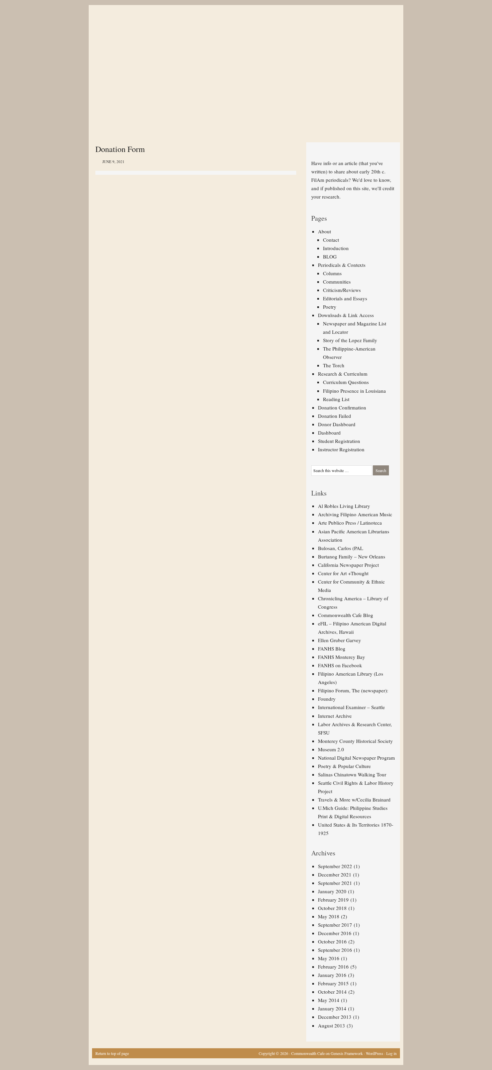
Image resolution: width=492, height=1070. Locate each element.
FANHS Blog (331, 648)
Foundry (327, 698)
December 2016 (334, 933)
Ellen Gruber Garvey (339, 640)
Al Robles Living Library (344, 506)
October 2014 (332, 991)
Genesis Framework (347, 1053)
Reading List (336, 399)
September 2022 (335, 866)
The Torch (333, 365)
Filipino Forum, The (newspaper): (353, 690)
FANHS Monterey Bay (341, 657)
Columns (332, 273)
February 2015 (333, 983)
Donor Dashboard (336, 424)
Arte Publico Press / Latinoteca (350, 522)
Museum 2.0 (331, 749)
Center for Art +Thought (343, 573)
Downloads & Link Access (346, 315)
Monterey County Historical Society (355, 741)
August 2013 (331, 1025)
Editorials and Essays (345, 298)
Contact (331, 239)
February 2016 (333, 966)
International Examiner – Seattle (351, 707)
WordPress (374, 1053)
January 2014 (332, 1008)
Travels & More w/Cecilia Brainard (354, 799)
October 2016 (332, 941)
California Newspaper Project (348, 564)
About (324, 231)
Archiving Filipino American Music (355, 514)
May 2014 (328, 1000)
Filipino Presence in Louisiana (354, 390)
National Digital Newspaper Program (356, 757)
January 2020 (332, 891)
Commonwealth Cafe (308, 1053)
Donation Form (120, 149)
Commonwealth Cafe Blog (345, 615)
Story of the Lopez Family (350, 340)
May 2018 (328, 916)
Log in (391, 1053)
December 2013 (334, 1016)
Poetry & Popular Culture (344, 766)
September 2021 (335, 883)
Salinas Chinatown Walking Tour (352, 774)
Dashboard (329, 432)
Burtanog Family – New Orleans (351, 556)
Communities (337, 281)
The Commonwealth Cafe (243, 30)
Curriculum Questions (346, 382)
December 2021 (334, 874)
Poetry (329, 306)
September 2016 (335, 949)
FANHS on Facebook (340, 665)
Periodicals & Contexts (341, 264)
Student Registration (339, 441)
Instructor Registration (341, 449)
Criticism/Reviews (342, 290)
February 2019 (333, 899)
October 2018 (332, 908)
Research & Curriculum (342, 373)
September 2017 (335, 924)
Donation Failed (334, 415)
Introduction (336, 248)
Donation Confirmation (342, 407)
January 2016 (332, 975)
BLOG (330, 256)
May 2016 (328, 958)
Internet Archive (335, 715)
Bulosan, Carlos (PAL (340, 548)
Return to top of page (112, 1053)
